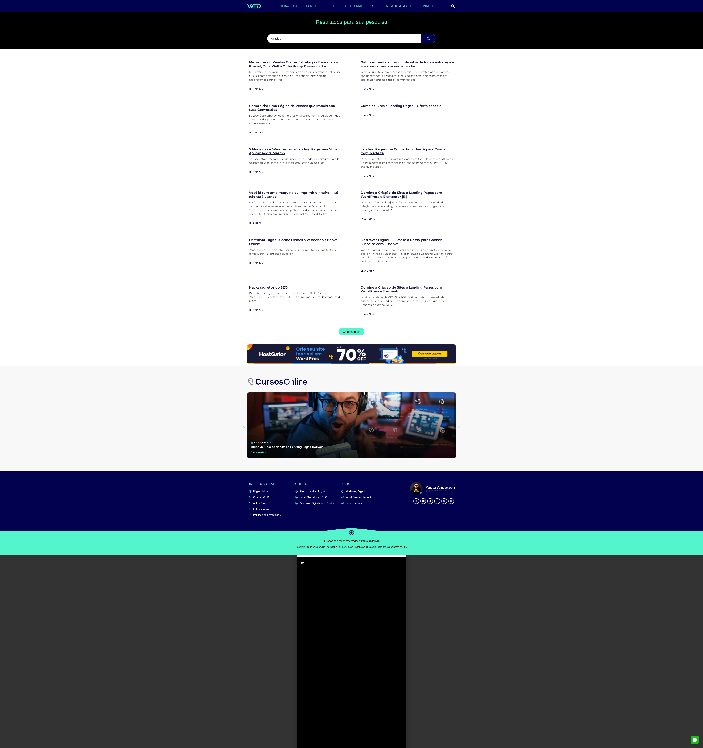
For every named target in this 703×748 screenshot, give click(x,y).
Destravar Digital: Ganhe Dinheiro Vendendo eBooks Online (293, 242)
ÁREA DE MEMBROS (399, 6)
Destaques (267, 442)
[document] (351, 651)
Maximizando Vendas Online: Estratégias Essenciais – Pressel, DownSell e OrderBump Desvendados (293, 64)
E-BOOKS (331, 6)
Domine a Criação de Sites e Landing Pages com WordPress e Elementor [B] (401, 195)
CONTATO (426, 6)
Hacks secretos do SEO (268, 287)
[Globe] (451, 501)
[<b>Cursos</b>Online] (250, 381)
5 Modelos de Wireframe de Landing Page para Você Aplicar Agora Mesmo (293, 151)
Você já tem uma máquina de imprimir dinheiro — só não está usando (293, 195)
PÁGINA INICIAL (289, 6)
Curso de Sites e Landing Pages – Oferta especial (401, 106)
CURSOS (311, 6)
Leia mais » (256, 89)
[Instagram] (416, 501)
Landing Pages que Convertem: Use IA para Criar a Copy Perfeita (403, 151)
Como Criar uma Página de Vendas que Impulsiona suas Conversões (292, 108)
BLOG (375, 6)
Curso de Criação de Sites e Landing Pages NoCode (287, 447)
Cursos (257, 442)
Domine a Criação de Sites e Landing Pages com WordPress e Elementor (401, 289)
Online (281, 381)
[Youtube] (423, 501)
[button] (453, 6)
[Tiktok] (430, 501)
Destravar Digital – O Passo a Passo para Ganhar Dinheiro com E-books (401, 242)
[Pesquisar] (428, 38)
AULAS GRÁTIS (354, 6)
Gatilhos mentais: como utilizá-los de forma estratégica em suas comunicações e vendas (407, 64)
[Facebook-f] (437, 501)
